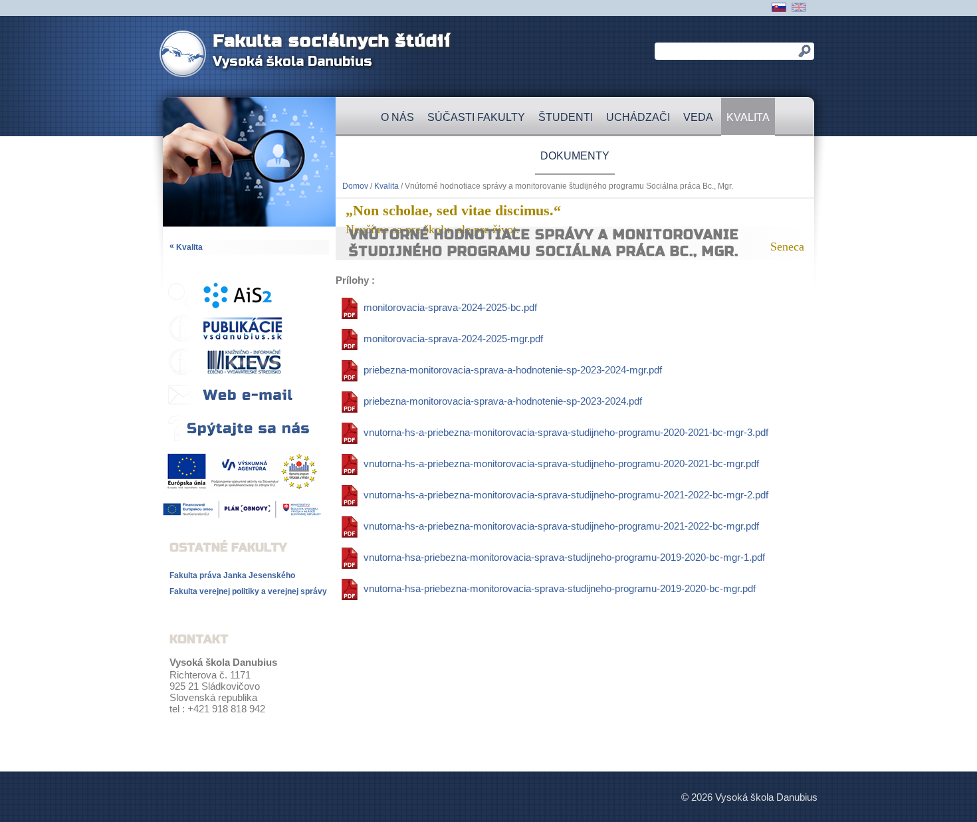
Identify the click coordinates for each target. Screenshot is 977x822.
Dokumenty (574, 155)
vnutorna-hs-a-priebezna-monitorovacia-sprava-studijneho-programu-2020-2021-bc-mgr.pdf (561, 463)
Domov (355, 186)
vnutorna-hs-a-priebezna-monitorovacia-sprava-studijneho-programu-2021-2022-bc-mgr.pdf (561, 526)
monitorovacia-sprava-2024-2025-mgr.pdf (453, 338)
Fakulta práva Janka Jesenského (232, 575)
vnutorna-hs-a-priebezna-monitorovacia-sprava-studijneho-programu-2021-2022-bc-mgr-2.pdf (566, 494)
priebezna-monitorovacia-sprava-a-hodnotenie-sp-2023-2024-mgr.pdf (513, 369)
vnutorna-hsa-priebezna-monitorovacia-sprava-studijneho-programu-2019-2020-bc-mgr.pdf (560, 588)
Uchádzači (638, 117)
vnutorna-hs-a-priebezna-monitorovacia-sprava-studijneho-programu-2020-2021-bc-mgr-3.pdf (566, 432)
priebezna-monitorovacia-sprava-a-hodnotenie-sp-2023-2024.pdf (503, 401)
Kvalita (748, 117)
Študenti (565, 117)
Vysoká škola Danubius (292, 61)
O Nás (397, 117)
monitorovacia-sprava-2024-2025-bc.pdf (450, 307)
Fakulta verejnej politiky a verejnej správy (248, 591)
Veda (698, 117)
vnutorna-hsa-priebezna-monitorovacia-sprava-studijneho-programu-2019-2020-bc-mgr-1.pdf (564, 557)
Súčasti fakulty (476, 117)
